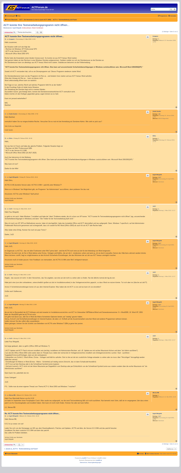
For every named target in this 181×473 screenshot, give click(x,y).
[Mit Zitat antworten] (147, 37)
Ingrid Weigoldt (17, 28)
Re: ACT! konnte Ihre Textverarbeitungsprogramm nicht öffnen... (32, 413)
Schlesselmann (26, 28)
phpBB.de (99, 460)
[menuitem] (18, 15)
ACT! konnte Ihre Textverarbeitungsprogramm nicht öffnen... (36, 25)
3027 (159, 177)
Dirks (154, 135)
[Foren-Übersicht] (18, 7)
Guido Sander (157, 111)
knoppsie (155, 36)
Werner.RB (156, 392)
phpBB (84, 458)
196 (159, 114)
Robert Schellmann (37, 28)
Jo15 (154, 206)
